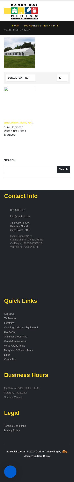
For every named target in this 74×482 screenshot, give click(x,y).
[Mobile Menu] (7, 11)
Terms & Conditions (15, 426)
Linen (7, 354)
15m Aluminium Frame (15, 123)
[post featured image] (19, 102)
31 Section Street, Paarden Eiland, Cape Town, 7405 (20, 226)
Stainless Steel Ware (15, 336)
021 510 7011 (18, 210)
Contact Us (10, 359)
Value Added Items (14, 345)
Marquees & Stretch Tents (18, 350)
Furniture (9, 323)
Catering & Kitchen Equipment (21, 327)
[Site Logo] (24, 11)
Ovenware (10, 332)
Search (9, 160)
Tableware (10, 318)
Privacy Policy (12, 430)
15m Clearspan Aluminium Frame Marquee (15, 130)
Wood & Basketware (15, 341)
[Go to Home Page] (5, 25)
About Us (9, 313)
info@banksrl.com (20, 216)
